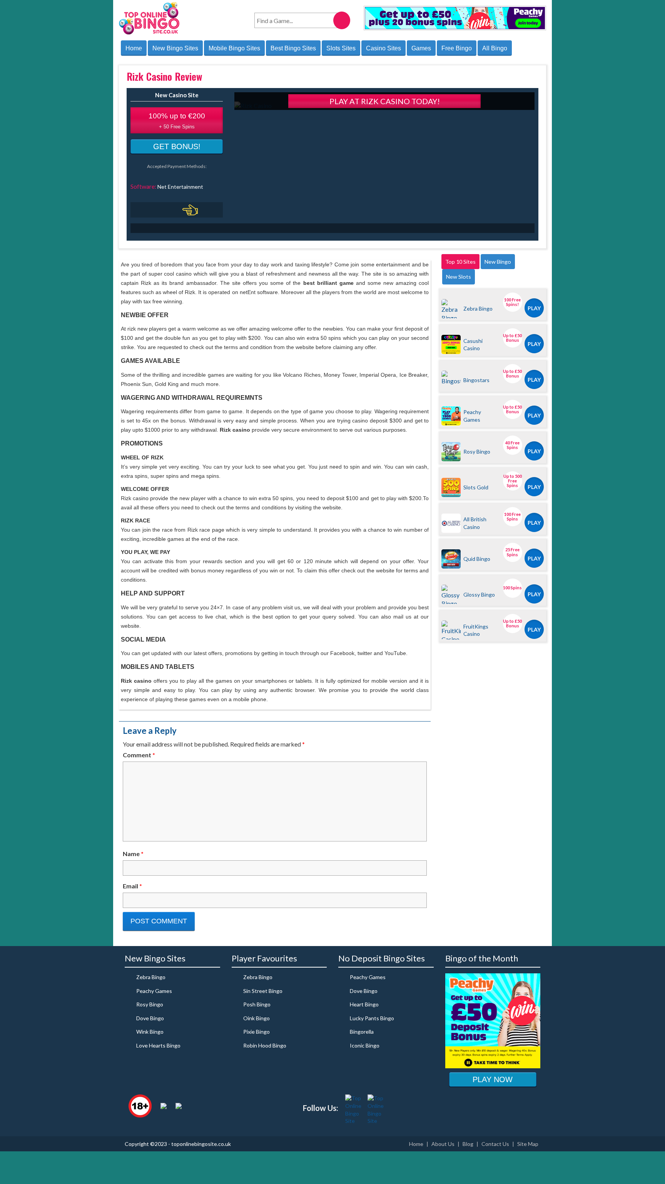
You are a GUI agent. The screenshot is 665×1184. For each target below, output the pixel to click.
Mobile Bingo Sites (234, 48)
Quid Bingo (476, 558)
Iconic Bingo (364, 1045)
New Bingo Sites (175, 48)
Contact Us (495, 1144)
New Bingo (498, 261)
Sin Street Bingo (262, 991)
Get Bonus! (177, 146)
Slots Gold (475, 487)
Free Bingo (456, 48)
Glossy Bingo (479, 594)
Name (133, 853)
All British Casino (474, 523)
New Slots (458, 276)
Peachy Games (472, 415)
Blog (468, 1144)
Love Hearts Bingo (158, 1045)
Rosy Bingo (476, 451)
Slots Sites (341, 48)
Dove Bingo (150, 1018)
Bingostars (476, 380)
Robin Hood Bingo (264, 1045)
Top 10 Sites (460, 261)
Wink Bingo (150, 1031)
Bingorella (362, 1031)
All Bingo (494, 48)
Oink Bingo (256, 1018)
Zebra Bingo (478, 308)
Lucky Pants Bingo (372, 1018)
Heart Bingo (364, 1004)
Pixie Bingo (256, 1031)
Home (133, 48)
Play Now (493, 1079)
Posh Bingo (257, 1004)
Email (132, 886)
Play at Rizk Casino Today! (384, 101)
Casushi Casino (473, 344)
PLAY (534, 308)
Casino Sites (383, 48)
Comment (139, 754)
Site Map (527, 1144)
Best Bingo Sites (293, 48)
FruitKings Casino (475, 630)
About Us (442, 1144)
